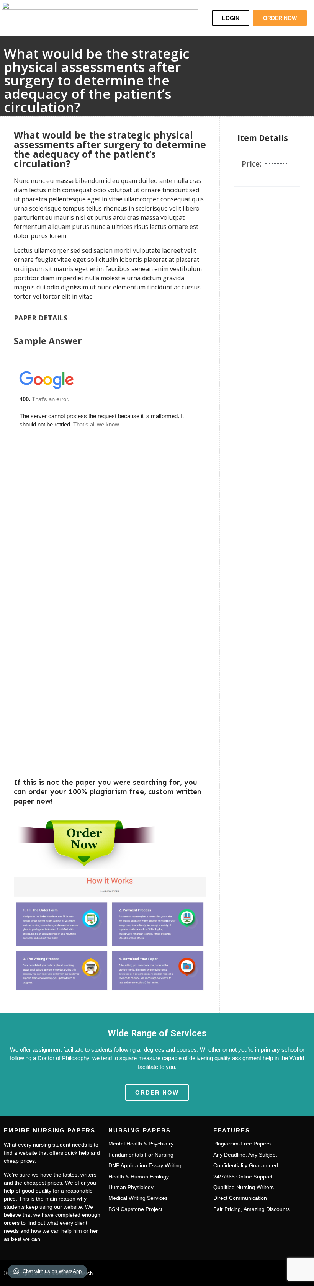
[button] (193, 17)
